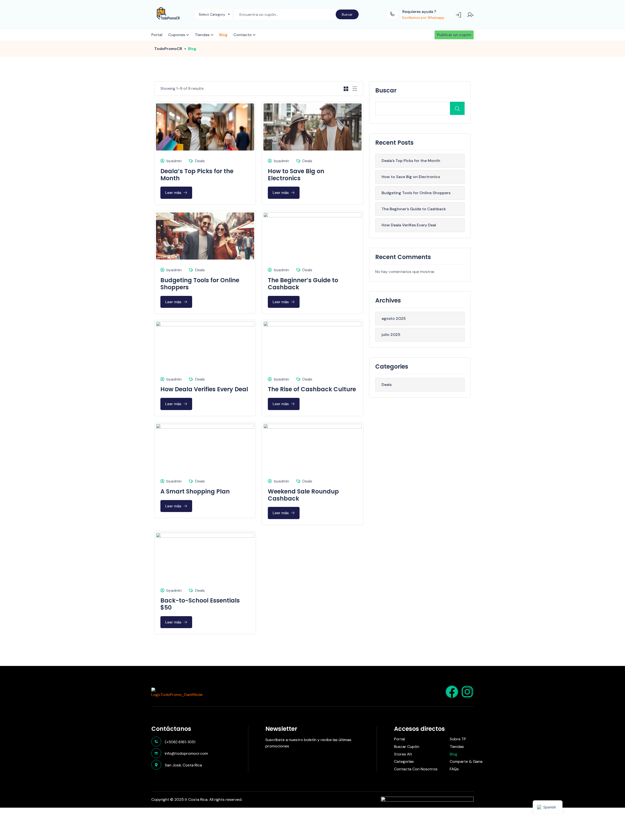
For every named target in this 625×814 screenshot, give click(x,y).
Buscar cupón (406, 746)
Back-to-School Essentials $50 (200, 604)
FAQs (454, 769)
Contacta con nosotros (416, 769)
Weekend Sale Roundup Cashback (303, 494)
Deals (200, 160)
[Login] (458, 14)
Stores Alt (403, 754)
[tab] (346, 88)
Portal (156, 34)
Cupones (176, 34)
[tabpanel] (258, 365)
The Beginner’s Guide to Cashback (303, 283)
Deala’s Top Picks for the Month (196, 174)
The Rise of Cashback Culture (312, 389)
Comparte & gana (466, 761)
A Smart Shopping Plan (195, 491)
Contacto (242, 34)
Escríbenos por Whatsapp (423, 17)
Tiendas (202, 34)
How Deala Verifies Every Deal (204, 389)
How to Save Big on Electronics (296, 174)
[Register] (470, 14)
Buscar (347, 14)
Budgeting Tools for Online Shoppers (199, 283)
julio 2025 (391, 334)
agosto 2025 (394, 318)
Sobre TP (458, 739)
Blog (223, 34)
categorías (404, 761)
